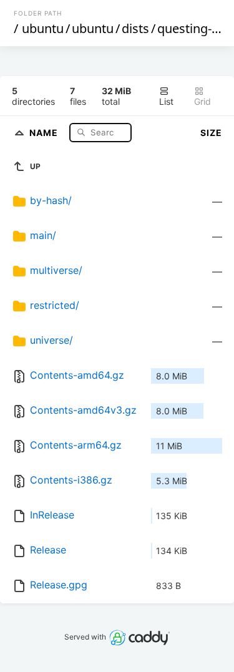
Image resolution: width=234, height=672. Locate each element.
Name (45, 132)
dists (135, 28)
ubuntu (43, 28)
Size (211, 132)
